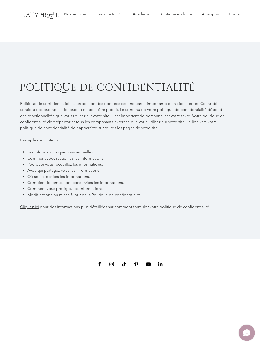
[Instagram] (112, 264)
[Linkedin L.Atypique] (160, 264)
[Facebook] (99, 264)
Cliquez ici (29, 206)
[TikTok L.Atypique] (124, 264)
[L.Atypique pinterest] (136, 264)
